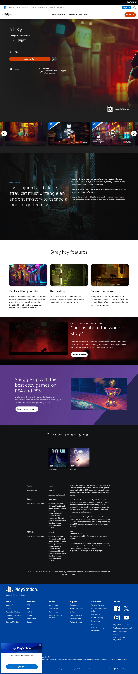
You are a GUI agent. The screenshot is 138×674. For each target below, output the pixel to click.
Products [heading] (31, 601)
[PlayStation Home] (4, 7)
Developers (95, 621)
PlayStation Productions (14, 615)
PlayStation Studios (13, 612)
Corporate (9, 618)
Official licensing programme (97, 629)
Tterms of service (97, 605)
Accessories (41, 7)
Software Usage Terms (123, 669)
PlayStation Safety (76, 608)
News (51, 7)
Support (59, 7)
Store (10, 7)
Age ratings (95, 614)
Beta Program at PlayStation (119, 638)
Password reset (75, 618)
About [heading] (8, 601)
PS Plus (32, 7)
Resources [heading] (96, 601)
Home (8, 595)
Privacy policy (70, 669)
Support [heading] (73, 601)
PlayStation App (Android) (122, 628)
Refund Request (76, 622)
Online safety (53, 612)
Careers (8, 608)
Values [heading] (52, 601)
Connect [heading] (116, 601)
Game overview (58, 14)
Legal (61, 669)
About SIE (9, 605)
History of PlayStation (13, 622)
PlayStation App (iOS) (121, 625)
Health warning (97, 618)
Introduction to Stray (78, 14)
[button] (69, 133)
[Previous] (4, 133)
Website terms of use (85, 669)
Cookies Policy (108, 669)
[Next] (134, 133)
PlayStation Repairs (77, 615)
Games (23, 7)
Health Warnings (76, 534)
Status (72, 612)
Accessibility (53, 608)
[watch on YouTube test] (83, 142)
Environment (53, 605)
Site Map (98, 669)
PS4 (28, 608)
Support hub (74, 605)
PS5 (16, 7)
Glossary (94, 624)
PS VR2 (29, 612)
